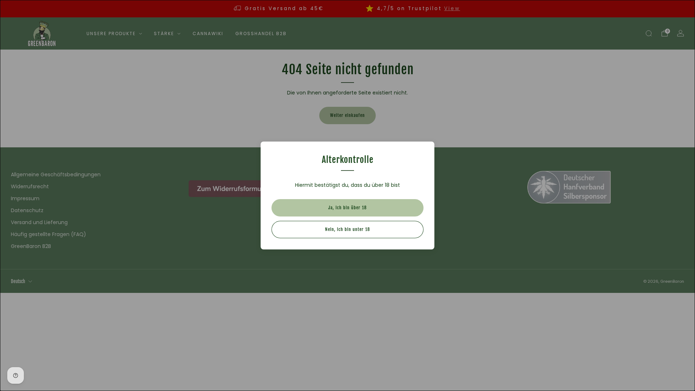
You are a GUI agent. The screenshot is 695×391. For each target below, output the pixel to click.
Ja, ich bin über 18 (347, 207)
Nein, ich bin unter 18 (347, 229)
